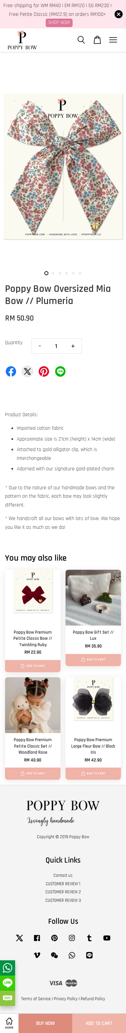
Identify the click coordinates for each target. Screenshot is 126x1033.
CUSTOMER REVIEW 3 (63, 900)
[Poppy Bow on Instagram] (72, 941)
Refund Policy (93, 999)
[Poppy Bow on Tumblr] (89, 941)
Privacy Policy (66, 999)
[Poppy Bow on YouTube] (107, 941)
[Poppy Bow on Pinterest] (54, 941)
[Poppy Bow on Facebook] (37, 941)
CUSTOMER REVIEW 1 (63, 884)
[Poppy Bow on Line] (89, 958)
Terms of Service (36, 999)
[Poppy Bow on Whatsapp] (72, 958)
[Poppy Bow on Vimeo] (37, 958)
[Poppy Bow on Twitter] (19, 941)
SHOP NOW (59, 22)
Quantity (14, 342)
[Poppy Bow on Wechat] (54, 958)
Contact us (63, 875)
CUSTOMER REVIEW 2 (63, 892)
